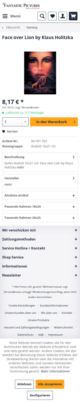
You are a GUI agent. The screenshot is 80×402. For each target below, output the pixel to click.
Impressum (55, 335)
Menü (15, 16)
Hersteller (11, 178)
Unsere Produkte (38, 320)
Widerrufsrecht (63, 327)
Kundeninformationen (54, 305)
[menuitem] (11, 16)
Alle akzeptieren (50, 384)
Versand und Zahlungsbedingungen (26, 327)
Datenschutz (25, 335)
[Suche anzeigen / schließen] (42, 16)
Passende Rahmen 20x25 (22, 218)
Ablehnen (24, 384)
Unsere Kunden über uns (20, 313)
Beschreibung (14, 157)
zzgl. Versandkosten (27, 107)
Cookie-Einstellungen (22, 305)
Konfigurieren (40, 395)
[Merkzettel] (52, 16)
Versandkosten (13, 292)
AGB (41, 335)
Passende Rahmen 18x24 (22, 206)
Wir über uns (49, 313)
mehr (20, 167)
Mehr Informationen (55, 371)
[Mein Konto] (62, 16)
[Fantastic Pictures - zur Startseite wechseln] (21, 6)
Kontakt (67, 313)
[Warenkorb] (73, 16)
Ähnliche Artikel (16, 195)
